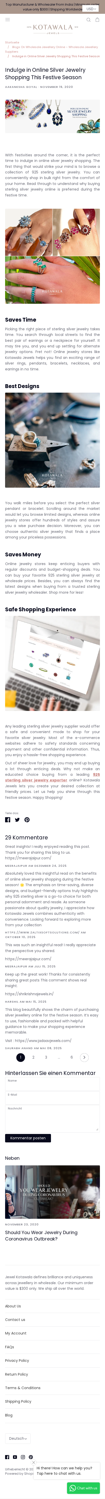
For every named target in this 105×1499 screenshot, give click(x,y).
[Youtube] (13, 1456)
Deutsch (16, 1438)
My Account (16, 1333)
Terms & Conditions (23, 1387)
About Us (13, 1306)
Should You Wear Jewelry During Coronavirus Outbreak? (41, 1235)
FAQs (9, 1347)
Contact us (15, 1319)
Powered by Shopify (20, 1473)
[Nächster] (84, 1059)
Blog (8, 1415)
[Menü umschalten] (7, 19)
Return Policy (16, 1374)
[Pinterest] (29, 1456)
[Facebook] (5, 1456)
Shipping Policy (18, 1401)
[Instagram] (21, 1456)
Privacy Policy (17, 1360)
